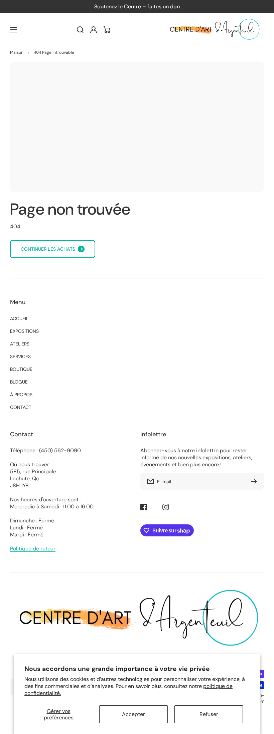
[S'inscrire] (255, 481)
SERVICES (20, 356)
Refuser (208, 714)
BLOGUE (19, 382)
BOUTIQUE (21, 369)
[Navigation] (13, 29)
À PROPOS (21, 395)
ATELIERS (19, 344)
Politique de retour (32, 548)
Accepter (133, 714)
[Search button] (80, 29)
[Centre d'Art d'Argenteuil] (214, 30)
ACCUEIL (19, 318)
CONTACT (20, 407)
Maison (16, 52)
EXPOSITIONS (24, 331)
